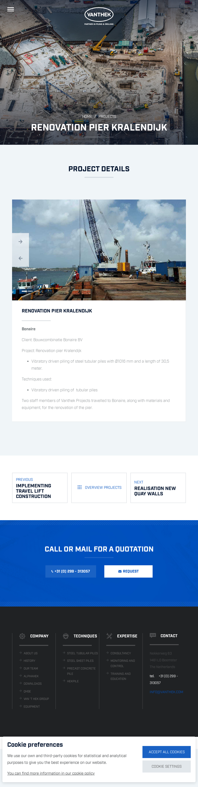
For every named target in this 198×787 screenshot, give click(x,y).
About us (30, 653)
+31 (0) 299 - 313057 (72, 571)
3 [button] (36, 291)
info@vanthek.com (166, 692)
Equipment (32, 707)
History (29, 661)
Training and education (121, 676)
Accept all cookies (167, 752)
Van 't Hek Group (36, 699)
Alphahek (31, 676)
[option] (99, 72)
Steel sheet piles (80, 661)
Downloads (33, 684)
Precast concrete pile (81, 671)
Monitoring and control (123, 663)
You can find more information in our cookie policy (51, 773)
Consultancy (121, 653)
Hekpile (73, 681)
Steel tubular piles (82, 653)
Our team (31, 668)
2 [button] (30, 291)
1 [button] (24, 291)
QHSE (27, 691)
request (131, 571)
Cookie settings (167, 766)
